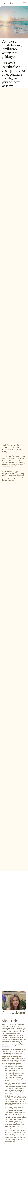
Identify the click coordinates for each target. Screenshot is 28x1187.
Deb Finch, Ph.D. (7, 3)
